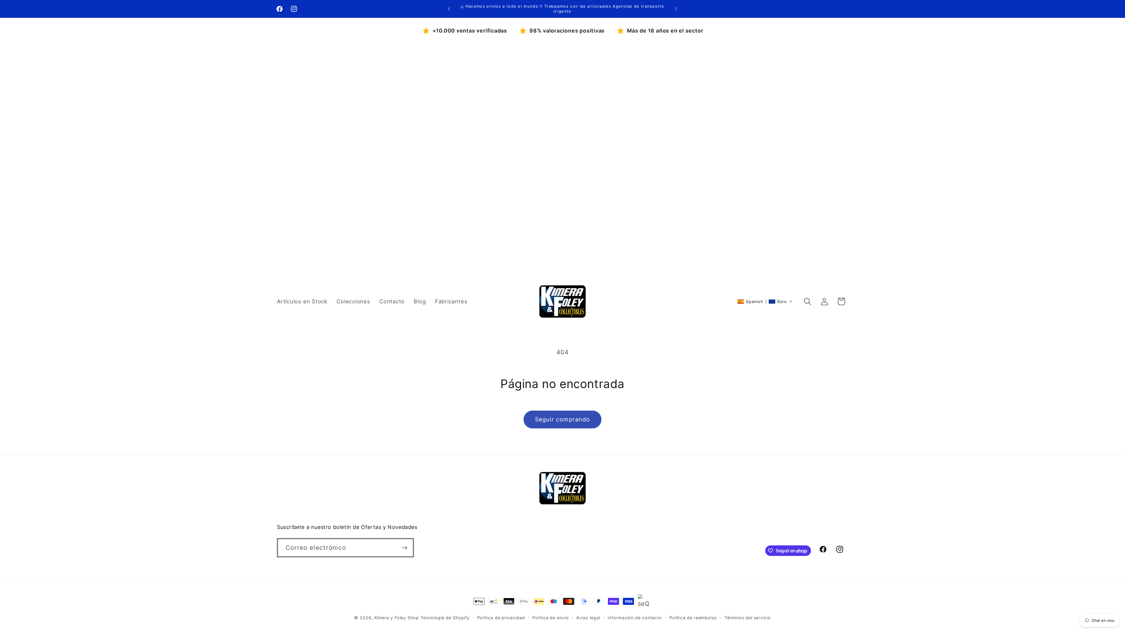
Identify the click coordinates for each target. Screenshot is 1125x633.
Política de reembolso (693, 617)
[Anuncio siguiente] (676, 8)
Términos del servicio (748, 617)
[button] (765, 301)
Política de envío (550, 617)
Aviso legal (588, 617)
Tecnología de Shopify (445, 617)
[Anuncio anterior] (449, 8)
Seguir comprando (562, 419)
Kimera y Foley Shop (396, 617)
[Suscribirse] (404, 548)
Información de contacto (635, 617)
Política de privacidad (501, 617)
